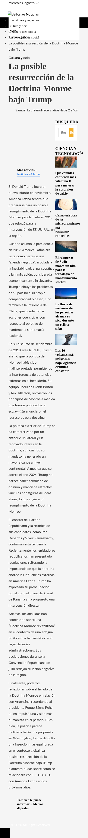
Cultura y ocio (19, 58)
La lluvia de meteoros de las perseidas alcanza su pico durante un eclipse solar (64, 316)
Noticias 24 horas (28, 174)
